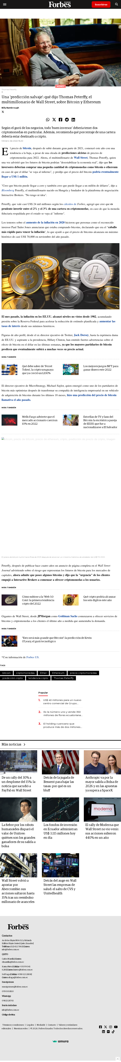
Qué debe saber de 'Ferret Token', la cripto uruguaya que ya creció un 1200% (37, 370)
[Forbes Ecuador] (60, 4)
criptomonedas (25, 672)
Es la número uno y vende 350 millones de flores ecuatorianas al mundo (62, 713)
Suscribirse (101, 4)
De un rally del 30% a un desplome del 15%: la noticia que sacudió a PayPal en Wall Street (18, 784)
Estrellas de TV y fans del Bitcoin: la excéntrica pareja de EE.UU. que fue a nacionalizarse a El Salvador (100, 422)
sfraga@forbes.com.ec (18, 978)
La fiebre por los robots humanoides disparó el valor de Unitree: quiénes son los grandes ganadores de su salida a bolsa (18, 835)
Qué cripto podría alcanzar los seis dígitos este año (99, 599)
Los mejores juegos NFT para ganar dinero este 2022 (100, 368)
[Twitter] (54, 120)
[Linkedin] (73, 120)
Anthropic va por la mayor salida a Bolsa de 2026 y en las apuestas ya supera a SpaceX (101, 784)
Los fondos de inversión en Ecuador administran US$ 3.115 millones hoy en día (60, 831)
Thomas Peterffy (64, 678)
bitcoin (6, 672)
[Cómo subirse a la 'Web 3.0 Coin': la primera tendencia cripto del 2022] (9, 600)
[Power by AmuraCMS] (60, 1041)
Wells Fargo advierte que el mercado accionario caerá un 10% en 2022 (39, 420)
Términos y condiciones (13, 1025)
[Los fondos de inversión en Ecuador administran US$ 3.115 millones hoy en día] (60, 809)
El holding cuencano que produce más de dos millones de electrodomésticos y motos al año (62, 725)
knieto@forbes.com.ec (23, 970)
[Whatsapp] (47, 120)
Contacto (52, 1025)
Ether (43, 672)
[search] (116, 4)
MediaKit (41, 1025)
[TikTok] (113, 1032)
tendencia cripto (38, 678)
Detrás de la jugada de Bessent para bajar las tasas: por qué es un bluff (58, 784)
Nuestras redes (21, 1029)
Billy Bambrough (10, 108)
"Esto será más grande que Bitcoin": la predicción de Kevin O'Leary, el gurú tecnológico (57, 640)
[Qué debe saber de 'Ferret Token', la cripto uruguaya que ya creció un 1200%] (9, 369)
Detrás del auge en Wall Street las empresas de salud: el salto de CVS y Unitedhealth (59, 887)
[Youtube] (116, 1027)
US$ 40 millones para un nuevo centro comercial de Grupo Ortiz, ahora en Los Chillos (62, 702)
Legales (30, 1025)
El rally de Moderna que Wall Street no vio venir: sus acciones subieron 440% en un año (102, 831)
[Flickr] (108, 1032)
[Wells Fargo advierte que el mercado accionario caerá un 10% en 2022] (9, 420)
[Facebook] (60, 120)
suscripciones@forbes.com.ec (15, 987)
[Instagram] (110, 1027)
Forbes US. (32, 657)
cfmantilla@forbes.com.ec (13, 962)
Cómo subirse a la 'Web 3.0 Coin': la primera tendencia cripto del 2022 (38, 600)
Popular (43, 692)
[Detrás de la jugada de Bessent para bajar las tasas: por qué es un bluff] (60, 762)
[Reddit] (67, 120)
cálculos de (70, 204)
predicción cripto (12, 678)
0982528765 (8, 1001)
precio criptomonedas (83, 672)
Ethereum (58, 672)
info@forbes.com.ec (10, 950)
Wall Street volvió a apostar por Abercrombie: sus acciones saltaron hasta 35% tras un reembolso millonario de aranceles (18, 891)
